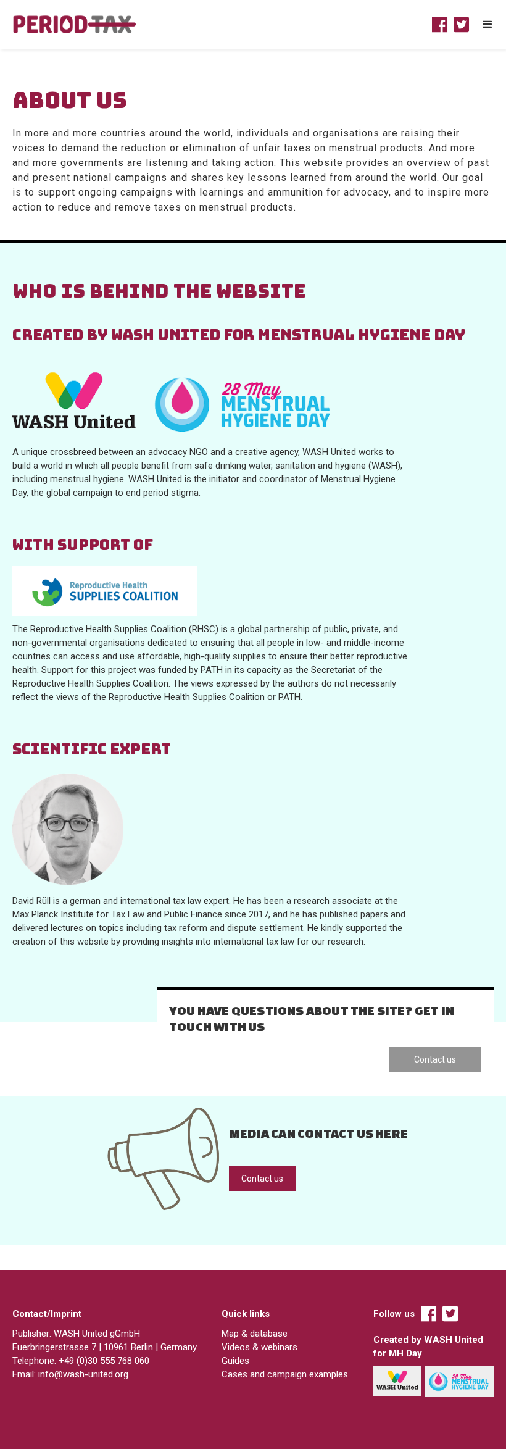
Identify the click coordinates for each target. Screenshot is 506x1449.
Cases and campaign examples (285, 1374)
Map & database (255, 1333)
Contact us (435, 1059)
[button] (487, 24)
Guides (235, 1360)
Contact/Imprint (46, 1313)
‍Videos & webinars (259, 1347)
